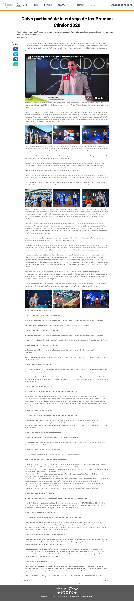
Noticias (48, 5)
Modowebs (90, 596)
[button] (15, 49)
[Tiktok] (121, 5)
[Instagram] (115, 5)
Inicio (35, 5)
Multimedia (63, 5)
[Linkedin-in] (128, 5)
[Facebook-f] (112, 5)
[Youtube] (125, 5)
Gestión (80, 5)
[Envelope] (131, 5)
